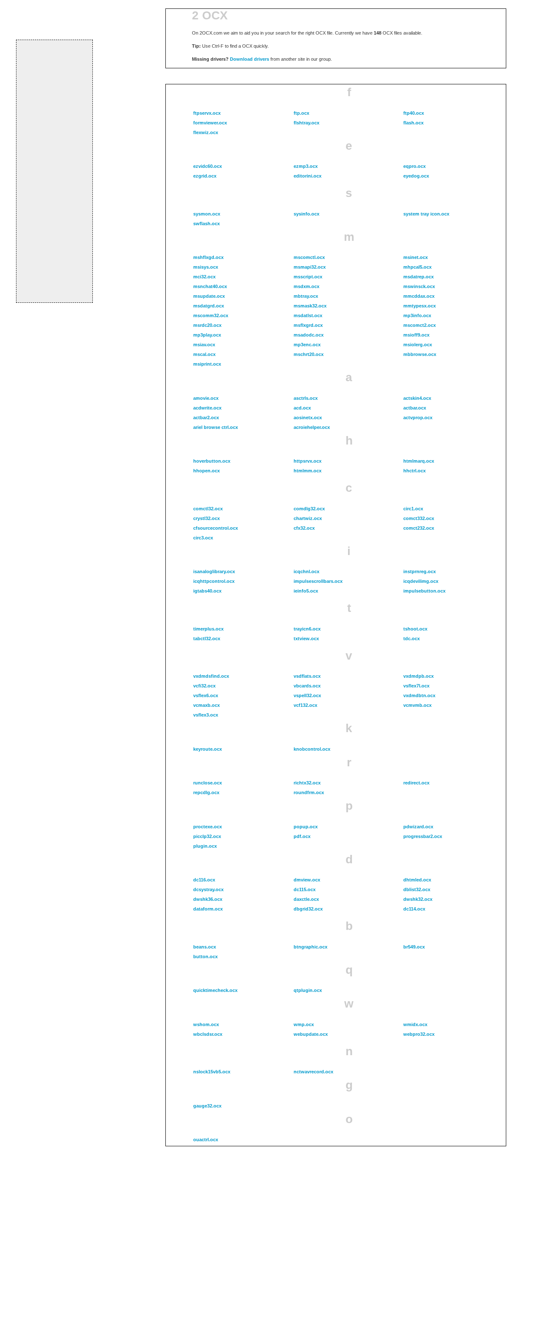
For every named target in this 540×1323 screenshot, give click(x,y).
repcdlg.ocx (206, 792)
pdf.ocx (302, 836)
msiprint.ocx (207, 363)
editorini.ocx (307, 175)
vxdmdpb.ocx (418, 676)
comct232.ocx (418, 528)
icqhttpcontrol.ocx (214, 581)
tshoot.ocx (415, 628)
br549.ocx (414, 946)
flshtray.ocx (306, 122)
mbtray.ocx (306, 296)
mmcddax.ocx (419, 296)
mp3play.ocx (207, 334)
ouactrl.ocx (205, 1139)
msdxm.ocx (306, 286)
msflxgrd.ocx (308, 325)
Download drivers (249, 59)
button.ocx (205, 956)
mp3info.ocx (417, 315)
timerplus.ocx (208, 628)
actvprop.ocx (417, 417)
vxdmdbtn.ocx (419, 695)
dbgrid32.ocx (308, 908)
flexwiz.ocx (205, 132)
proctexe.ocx (207, 826)
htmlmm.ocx (307, 470)
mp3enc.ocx (307, 344)
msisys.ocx (205, 266)
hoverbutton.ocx (211, 460)
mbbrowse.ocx (419, 354)
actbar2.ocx (206, 417)
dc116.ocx (204, 879)
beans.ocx (204, 946)
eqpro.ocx (414, 166)
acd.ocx (302, 407)
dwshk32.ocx (417, 899)
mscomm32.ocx (210, 315)
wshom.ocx (206, 1024)
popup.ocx (306, 826)
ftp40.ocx (413, 113)
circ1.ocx (413, 508)
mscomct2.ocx (419, 325)
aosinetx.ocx (308, 417)
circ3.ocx (203, 537)
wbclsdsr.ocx (207, 1034)
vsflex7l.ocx (416, 685)
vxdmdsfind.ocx (211, 676)
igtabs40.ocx (207, 590)
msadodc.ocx (309, 334)
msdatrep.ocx (418, 276)
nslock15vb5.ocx (211, 1071)
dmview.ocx (307, 879)
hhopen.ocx (206, 470)
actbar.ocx (414, 407)
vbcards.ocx (307, 685)
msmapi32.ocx (310, 266)
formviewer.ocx (210, 122)
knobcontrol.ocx (312, 749)
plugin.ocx (205, 846)
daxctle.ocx (306, 899)
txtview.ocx (306, 638)
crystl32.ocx (206, 518)
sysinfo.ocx (306, 213)
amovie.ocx (206, 398)
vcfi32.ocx (204, 685)
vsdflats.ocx (307, 676)
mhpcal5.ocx (417, 266)
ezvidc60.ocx (207, 166)
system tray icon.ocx (426, 213)
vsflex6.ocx (205, 695)
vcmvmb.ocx (417, 705)
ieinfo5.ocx (306, 590)
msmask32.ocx (310, 305)
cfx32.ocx (304, 528)
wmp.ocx (304, 1024)
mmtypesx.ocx (419, 305)
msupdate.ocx (209, 296)
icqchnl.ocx (306, 571)
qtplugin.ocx (308, 990)
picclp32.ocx (207, 836)
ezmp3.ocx (306, 166)
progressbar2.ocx (422, 836)
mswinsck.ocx (419, 286)
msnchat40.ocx (210, 286)
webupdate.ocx (311, 1034)
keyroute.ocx (207, 749)
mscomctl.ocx (309, 257)
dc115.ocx (305, 889)
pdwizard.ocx (418, 826)
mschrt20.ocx (309, 354)
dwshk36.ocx (207, 899)
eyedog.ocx (416, 175)
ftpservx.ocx (207, 113)
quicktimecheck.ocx (215, 990)
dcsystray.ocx (208, 889)
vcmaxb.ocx (206, 705)
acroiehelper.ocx (312, 427)
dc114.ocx (414, 908)
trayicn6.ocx (307, 628)
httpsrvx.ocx (307, 460)
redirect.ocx (416, 782)
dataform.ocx (208, 908)
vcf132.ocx (305, 705)
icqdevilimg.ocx (420, 581)
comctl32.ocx (208, 508)
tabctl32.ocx (206, 638)
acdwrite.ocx (207, 407)
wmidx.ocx (415, 1024)
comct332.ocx (418, 518)
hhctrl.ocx (414, 470)
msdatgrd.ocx (208, 305)
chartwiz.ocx (308, 518)
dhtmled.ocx (417, 879)
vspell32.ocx (307, 695)
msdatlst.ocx (308, 315)
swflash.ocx (206, 223)
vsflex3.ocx (205, 714)
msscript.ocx (308, 276)
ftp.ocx (301, 113)
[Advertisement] (54, 170)
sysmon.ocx (206, 213)
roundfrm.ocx (309, 792)
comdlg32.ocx (309, 508)
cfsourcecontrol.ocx (215, 528)
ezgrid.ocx (204, 175)
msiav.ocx (204, 344)
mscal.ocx (204, 354)
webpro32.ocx (419, 1034)
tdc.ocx (411, 638)
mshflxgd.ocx (208, 257)
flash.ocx (413, 122)
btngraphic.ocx (310, 946)
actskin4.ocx (417, 398)
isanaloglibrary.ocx (214, 571)
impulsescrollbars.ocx (318, 581)
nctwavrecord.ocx (313, 1071)
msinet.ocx (415, 257)
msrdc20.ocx (207, 325)
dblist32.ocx (416, 889)
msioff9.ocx (416, 334)
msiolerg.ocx (417, 344)
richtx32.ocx (307, 782)
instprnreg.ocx (419, 571)
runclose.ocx (207, 782)
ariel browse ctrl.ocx (215, 427)
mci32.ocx (204, 276)
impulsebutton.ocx (424, 590)
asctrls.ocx (306, 398)
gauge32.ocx (207, 1105)
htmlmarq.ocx (418, 460)
